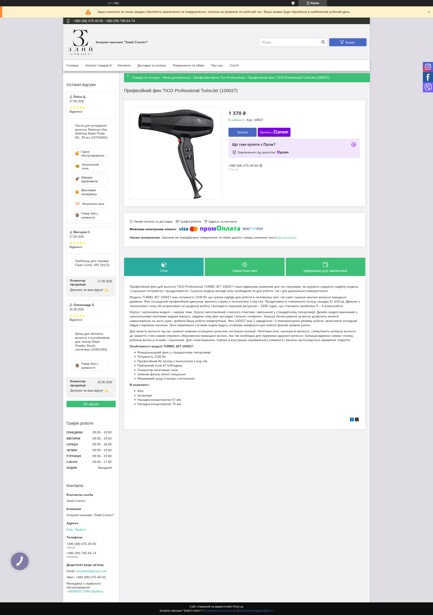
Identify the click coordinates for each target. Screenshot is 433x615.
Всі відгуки (91, 404)
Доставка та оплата (151, 65)
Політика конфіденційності (256, 610)
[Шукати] (323, 42)
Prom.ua (238, 606)
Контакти (124, 65)
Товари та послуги (146, 77)
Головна (73, 65)
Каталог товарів (96, 65)
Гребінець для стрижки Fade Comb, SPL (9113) (92, 263)
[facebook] (352, 420)
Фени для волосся (176, 77)
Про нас (217, 65)
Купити (242, 132)
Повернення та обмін (188, 65)
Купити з (266, 132)
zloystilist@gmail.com (91, 571)
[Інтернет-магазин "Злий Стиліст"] (80, 42)
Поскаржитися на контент (220, 610)
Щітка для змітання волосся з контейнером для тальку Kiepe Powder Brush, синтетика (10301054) (92, 341)
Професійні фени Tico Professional (218, 77)
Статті (234, 65)
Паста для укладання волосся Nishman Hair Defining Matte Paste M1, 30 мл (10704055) (91, 131)
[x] (357, 420)
